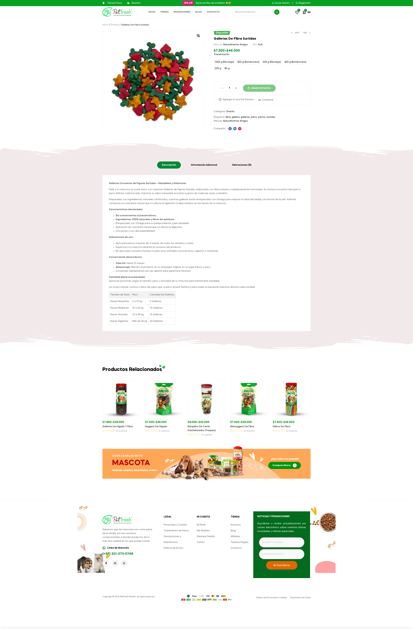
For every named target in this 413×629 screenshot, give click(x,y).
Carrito (201, 542)
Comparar (267, 100)
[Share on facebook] (230, 128)
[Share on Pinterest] (239, 128)
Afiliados (235, 536)
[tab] (169, 165)
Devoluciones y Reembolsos (172, 539)
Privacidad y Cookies (175, 525)
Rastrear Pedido (206, 536)
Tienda (164, 12)
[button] (188, 3)
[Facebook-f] (106, 563)
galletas (245, 117)
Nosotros (236, 525)
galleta (236, 117)
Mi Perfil (201, 525)
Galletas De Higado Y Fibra (117, 426)
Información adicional (204, 165)
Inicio (151, 12)
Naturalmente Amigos (235, 45)
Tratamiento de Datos (176, 531)
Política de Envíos (173, 548)
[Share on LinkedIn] (235, 128)
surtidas (271, 117)
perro (254, 117)
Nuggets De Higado (156, 426)
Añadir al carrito (261, 88)
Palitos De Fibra (281, 426)
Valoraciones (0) (241, 165)
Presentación (221, 54)
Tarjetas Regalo (239, 542)
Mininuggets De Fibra (242, 426)
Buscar (276, 12)
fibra (228, 117)
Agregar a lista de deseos (238, 99)
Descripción (169, 165)
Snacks (115, 25)
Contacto (213, 12)
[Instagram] (115, 563)
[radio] (224, 62)
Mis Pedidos (203, 531)
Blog (198, 12)
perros (261, 117)
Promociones (182, 12)
